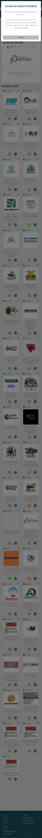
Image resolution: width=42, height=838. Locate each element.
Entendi (21, 37)
